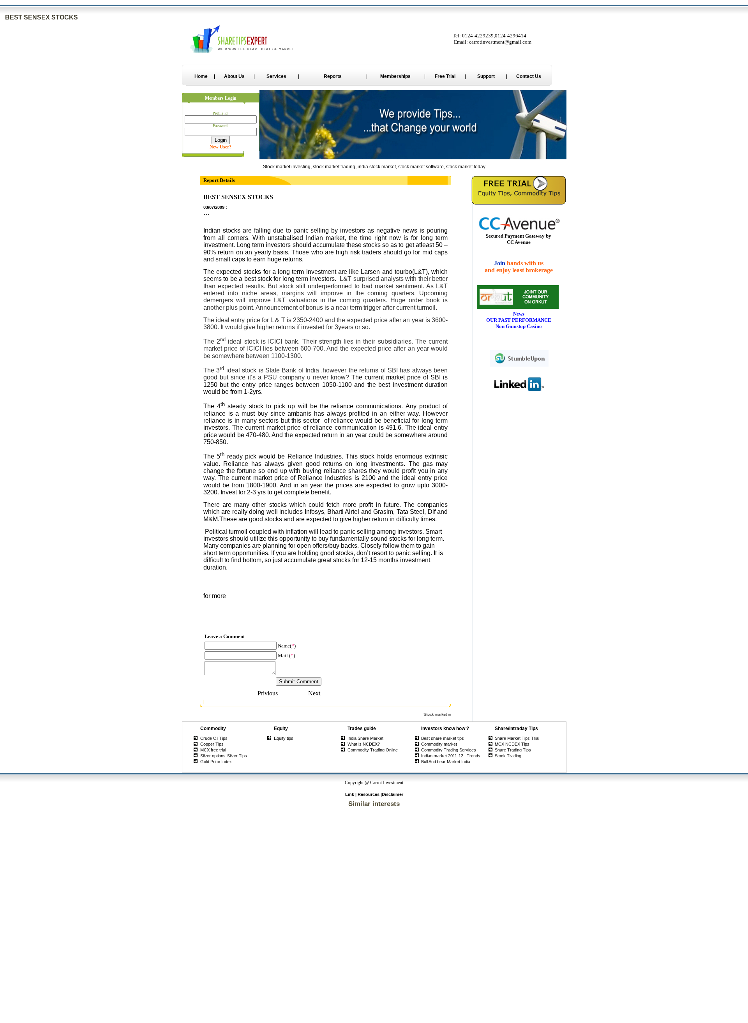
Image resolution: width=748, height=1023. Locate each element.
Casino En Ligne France (374, 958)
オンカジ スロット (374, 941)
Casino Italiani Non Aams (374, 917)
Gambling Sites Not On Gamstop (374, 875)
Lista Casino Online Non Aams (374, 908)
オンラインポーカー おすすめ (374, 1010)
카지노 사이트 (374, 953)
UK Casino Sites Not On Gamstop (374, 922)
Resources (368, 794)
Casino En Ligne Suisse (374, 986)
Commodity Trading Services (448, 750)
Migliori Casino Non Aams (374, 824)
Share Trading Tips (513, 750)
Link (349, 794)
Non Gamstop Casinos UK (374, 880)
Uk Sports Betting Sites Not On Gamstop (374, 903)
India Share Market (365, 738)
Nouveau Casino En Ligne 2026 (374, 972)
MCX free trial (213, 750)
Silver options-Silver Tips (223, 755)
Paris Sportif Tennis (374, 936)
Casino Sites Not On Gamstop (374, 829)
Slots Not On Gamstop (374, 847)
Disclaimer (392, 794)
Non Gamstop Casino (374, 833)
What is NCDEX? (364, 744)
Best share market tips (442, 738)
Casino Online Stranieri (374, 1020)
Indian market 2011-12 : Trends (450, 755)
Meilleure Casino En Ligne (374, 977)
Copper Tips (212, 744)
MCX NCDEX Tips (512, 744)
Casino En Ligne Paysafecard (374, 1005)
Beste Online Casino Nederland (374, 871)
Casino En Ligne (374, 885)
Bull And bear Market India (445, 761)
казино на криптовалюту (374, 991)
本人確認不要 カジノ (374, 947)
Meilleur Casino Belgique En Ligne (374, 932)
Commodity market (439, 744)
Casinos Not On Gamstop (374, 810)
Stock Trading (508, 755)
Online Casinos (374, 861)
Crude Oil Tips (214, 738)
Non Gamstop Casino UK (374, 913)
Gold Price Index (216, 761)
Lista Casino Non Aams (374, 996)
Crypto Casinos (374, 843)
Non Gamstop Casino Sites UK (374, 894)
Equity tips (283, 738)
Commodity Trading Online (373, 750)
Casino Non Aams (374, 927)
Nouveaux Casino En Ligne (374, 982)
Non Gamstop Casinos (374, 815)
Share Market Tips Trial (517, 738)
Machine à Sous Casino (374, 1000)
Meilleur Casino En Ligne (374, 852)
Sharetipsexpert (227, 617)
